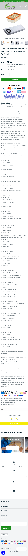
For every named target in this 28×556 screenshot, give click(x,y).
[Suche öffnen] (20, 6)
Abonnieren (6, 528)
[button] (3, 553)
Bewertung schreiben (14, 423)
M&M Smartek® (5, 57)
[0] (25, 6)
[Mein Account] (22, 6)
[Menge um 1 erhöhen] (15, 74)
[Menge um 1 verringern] (8, 74)
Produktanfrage (14, 79)
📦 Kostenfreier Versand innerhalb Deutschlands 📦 (14, 1)
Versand (18, 64)
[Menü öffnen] (2, 6)
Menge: (3, 74)
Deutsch (3, 534)
